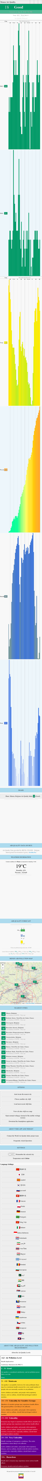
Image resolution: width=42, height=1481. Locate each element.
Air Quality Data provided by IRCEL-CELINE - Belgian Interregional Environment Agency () (21, 851)
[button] (20, 965)
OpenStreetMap (30, 1003)
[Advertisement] (21, 821)
